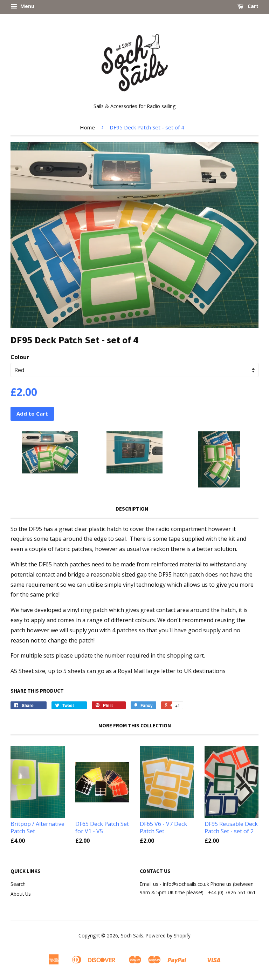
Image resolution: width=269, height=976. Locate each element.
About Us (21, 893)
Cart (252, 6)
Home (87, 127)
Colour (20, 357)
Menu (26, 6)
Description (132, 508)
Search (18, 884)
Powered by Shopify (168, 935)
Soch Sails (132, 935)
